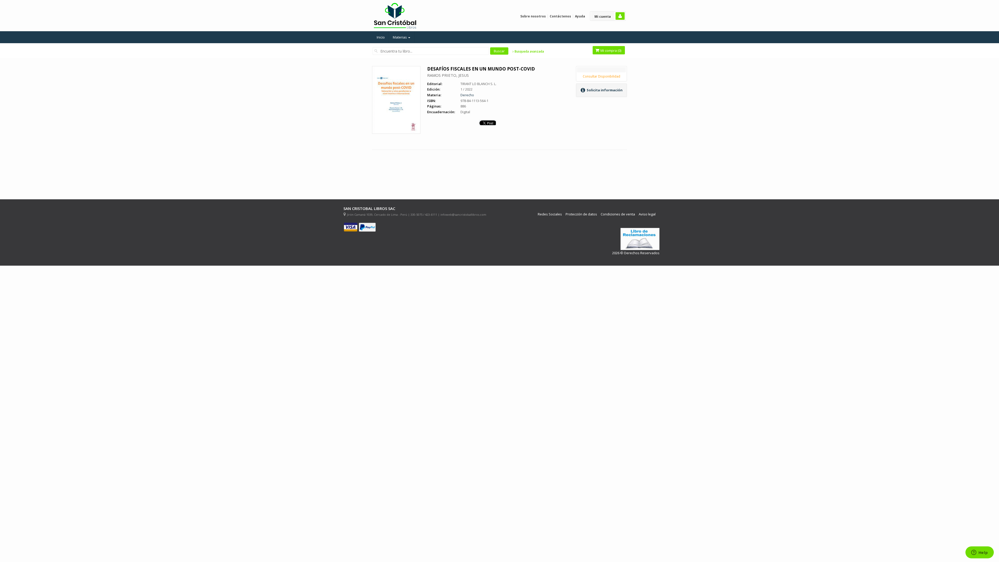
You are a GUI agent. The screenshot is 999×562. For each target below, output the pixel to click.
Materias (400, 37)
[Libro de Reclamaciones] (639, 239)
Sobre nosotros (533, 16)
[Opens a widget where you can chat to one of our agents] (979, 552)
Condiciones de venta (618, 214)
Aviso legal (647, 214)
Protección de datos (581, 214)
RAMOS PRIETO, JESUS (448, 75)
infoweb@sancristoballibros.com (463, 214)
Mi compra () (610, 50)
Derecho (467, 95)
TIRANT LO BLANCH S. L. (478, 83)
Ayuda (580, 16)
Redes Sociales (550, 214)
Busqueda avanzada (529, 51)
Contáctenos (560, 16)
